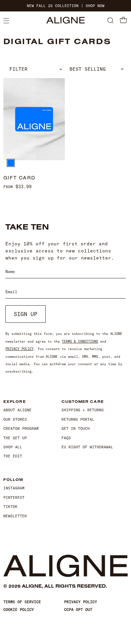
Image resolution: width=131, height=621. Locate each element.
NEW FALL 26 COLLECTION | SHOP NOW (65, 6)
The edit (12, 456)
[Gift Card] (34, 119)
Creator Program (21, 428)
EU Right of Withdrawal (87, 447)
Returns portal (77, 419)
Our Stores (15, 419)
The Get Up (15, 438)
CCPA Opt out (78, 609)
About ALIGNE (17, 410)
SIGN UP (25, 314)
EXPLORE (14, 402)
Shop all (12, 447)
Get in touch (75, 428)
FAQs (66, 438)
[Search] (110, 21)
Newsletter (15, 516)
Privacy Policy (19, 349)
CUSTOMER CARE (82, 402)
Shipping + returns (82, 410)
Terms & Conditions (80, 341)
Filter (18, 69)
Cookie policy (18, 609)
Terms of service (22, 601)
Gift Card (19, 177)
